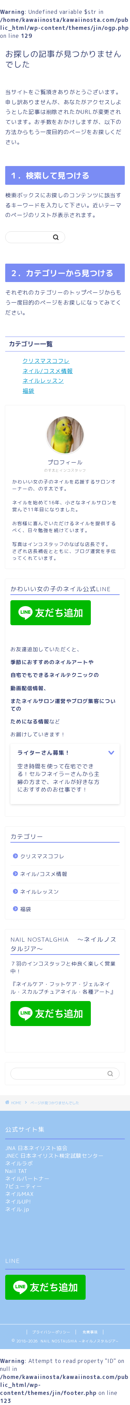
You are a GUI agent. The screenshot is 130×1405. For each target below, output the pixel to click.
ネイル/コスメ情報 (48, 371)
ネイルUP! (18, 1201)
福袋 (28, 391)
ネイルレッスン (43, 381)
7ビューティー (23, 1186)
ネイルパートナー (27, 1178)
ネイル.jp (17, 1209)
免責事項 (90, 1332)
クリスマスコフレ (46, 361)
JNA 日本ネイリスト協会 (36, 1148)
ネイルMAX (19, 1194)
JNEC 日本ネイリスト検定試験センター (54, 1155)
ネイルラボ (19, 1163)
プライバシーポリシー (51, 1332)
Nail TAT (16, 1171)
